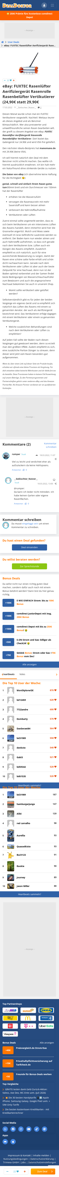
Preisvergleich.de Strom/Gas (31, 1047)
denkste (21, 747)
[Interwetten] (10, 1018)
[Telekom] (28, 1025)
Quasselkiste (24, 846)
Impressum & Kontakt (19, 1155)
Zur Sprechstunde (29, 566)
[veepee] (10, 1033)
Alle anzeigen (29, 664)
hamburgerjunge (26, 804)
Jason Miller (23, 886)
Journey (21, 877)
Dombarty (22, 718)
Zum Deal (42, 1171)
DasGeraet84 (23, 728)
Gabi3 (20, 757)
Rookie (20, 866)
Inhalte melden (41, 1155)
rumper (19, 454)
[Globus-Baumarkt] (28, 1010)
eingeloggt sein (30, 523)
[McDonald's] (28, 1018)
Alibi (19, 813)
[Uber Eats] (46, 1025)
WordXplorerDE (25, 690)
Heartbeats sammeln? (29, 785)
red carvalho (23, 823)
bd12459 (21, 699)
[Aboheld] (10, 1010)
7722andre (22, 709)
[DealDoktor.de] (17, 5)
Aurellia (21, 835)
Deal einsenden (29, 547)
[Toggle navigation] (52, 5)
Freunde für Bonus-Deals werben (34, 1074)
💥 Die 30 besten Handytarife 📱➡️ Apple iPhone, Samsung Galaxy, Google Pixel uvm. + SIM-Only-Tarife (26, 1101)
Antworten (16, 470)
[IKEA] (46, 1010)
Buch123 (21, 854)
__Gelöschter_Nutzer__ (24, 480)
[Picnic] (10, 1025)
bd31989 (21, 738)
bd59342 (21, 766)
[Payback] (46, 1018)
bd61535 (21, 776)
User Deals (13, 42)
